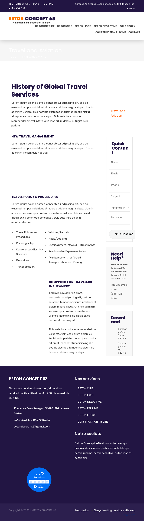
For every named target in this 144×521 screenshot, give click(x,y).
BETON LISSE (82, 26)
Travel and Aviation (118, 113)
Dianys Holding (102, 510)
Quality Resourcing (118, 101)
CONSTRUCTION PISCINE (93, 421)
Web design (82, 510)
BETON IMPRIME (45, 26)
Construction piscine (110, 32)
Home (12, 56)
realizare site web (124, 510)
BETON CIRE (64, 26)
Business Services (117, 89)
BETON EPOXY (87, 415)
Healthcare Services (118, 125)
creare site (129, 515)
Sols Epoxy (127, 26)
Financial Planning (117, 77)
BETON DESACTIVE (105, 26)
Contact (134, 32)
